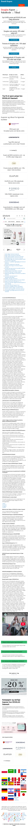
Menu (22, 5)
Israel (24, 818)
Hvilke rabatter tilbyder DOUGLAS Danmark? (14, 256)
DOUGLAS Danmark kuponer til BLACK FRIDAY (15, 280)
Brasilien (17, 817)
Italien (3, 815)
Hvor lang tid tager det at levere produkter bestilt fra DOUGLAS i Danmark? (15, 260)
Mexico (14, 815)
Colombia (24, 815)
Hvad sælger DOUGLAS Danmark (12, 254)
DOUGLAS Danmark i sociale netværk (13, 272)
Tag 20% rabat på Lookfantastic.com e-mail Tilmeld (14, 143)
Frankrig (23, 814)
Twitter (3, 503)
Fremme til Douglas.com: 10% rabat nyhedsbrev (14, 45)
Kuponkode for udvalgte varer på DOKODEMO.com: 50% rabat (14, 208)
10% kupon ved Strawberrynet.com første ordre (14, 130)
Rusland (11, 820)
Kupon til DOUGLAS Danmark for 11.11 (13, 281)
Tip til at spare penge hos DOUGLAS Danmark (14, 289)
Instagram (4, 506)
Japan (22, 817)
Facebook (4, 504)
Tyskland (5, 814)
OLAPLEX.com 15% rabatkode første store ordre (14, 182)
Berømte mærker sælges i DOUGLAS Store (14, 287)
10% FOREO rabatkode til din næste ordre (14, 195)
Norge (6, 819)
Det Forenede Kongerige (15, 813)
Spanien (6, 813)
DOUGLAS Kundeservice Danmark (12, 264)
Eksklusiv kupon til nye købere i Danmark (13, 270)
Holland (11, 814)
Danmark (11, 819)
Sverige (22, 819)
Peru (12, 817)
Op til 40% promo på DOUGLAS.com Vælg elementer (14, 18)
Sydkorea (5, 818)
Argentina (7, 817)
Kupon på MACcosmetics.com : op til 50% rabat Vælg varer (14, 156)
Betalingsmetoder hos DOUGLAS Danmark (14, 258)
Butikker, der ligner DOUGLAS (11, 278)
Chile (19, 815)
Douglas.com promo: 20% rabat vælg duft (14, 32)
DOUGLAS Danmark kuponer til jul (12, 285)
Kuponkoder (17, 820)
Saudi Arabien (18, 818)
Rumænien (17, 814)
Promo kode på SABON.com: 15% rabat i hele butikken (14, 169)
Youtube (4, 507)
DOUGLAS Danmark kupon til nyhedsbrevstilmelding (11, 276)
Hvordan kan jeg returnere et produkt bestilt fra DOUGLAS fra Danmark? (15, 269)
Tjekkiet (9, 815)
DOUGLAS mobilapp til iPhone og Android (13, 286)
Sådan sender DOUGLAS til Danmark (12, 255)
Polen (23, 813)
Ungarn (17, 819)
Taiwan (11, 818)
